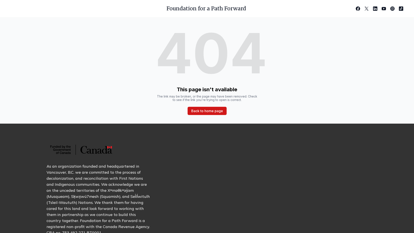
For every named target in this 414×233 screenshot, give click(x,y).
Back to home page (207, 111)
